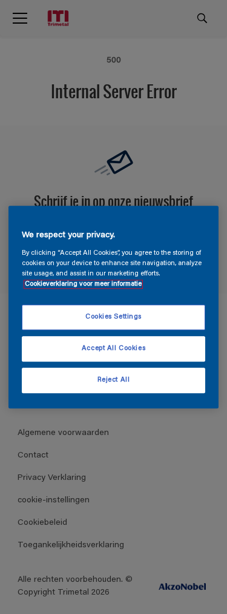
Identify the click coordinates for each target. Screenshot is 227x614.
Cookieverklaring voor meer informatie (83, 284)
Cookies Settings (113, 317)
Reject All (113, 380)
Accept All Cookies (113, 348)
